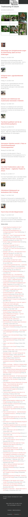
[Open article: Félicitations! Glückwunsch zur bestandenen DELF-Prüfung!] (3, 184)
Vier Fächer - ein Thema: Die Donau (11, 248)
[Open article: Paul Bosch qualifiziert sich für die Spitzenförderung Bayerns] (3, 116)
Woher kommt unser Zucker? (10, 346)
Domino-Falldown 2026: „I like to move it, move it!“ (15, 349)
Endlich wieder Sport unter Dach (10, 430)
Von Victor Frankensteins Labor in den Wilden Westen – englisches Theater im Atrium (13, 169)
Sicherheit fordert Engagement (10, 389)
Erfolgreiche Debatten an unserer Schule (12, 436)
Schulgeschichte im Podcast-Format (11, 299)
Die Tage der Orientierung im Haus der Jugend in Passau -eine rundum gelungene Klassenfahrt (14, 304)
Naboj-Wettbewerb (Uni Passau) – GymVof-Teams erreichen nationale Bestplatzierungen (13, 315)
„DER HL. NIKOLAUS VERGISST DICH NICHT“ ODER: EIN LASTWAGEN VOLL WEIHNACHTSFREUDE (13, 466)
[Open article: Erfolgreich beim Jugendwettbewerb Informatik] (3, 69)
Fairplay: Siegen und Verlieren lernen (12, 242)
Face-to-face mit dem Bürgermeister (12, 212)
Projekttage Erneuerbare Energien (11, 286)
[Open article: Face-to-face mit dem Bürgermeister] (3, 206)
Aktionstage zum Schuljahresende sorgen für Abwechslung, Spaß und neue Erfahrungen (13, 52)
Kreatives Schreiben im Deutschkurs (11, 403)
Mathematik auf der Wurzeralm (10, 379)
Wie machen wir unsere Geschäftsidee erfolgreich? (15, 421)
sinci (13, 514)
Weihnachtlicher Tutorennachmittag (11, 433)
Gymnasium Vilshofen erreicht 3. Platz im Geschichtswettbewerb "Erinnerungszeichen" (13, 145)
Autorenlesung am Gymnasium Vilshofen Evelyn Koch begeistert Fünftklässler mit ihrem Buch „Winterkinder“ (14, 454)
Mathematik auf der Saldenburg (10, 461)
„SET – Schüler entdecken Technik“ (11, 439)
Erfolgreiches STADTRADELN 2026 (11, 271)
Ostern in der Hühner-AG (9, 343)
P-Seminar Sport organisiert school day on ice (14, 392)
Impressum (10, 510)
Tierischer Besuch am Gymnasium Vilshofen (13, 307)
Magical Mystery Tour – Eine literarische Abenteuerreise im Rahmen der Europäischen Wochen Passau (13, 276)
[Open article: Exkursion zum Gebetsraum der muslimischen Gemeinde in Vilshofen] (3, 93)
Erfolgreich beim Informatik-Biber (11, 335)
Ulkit (20, 514)
